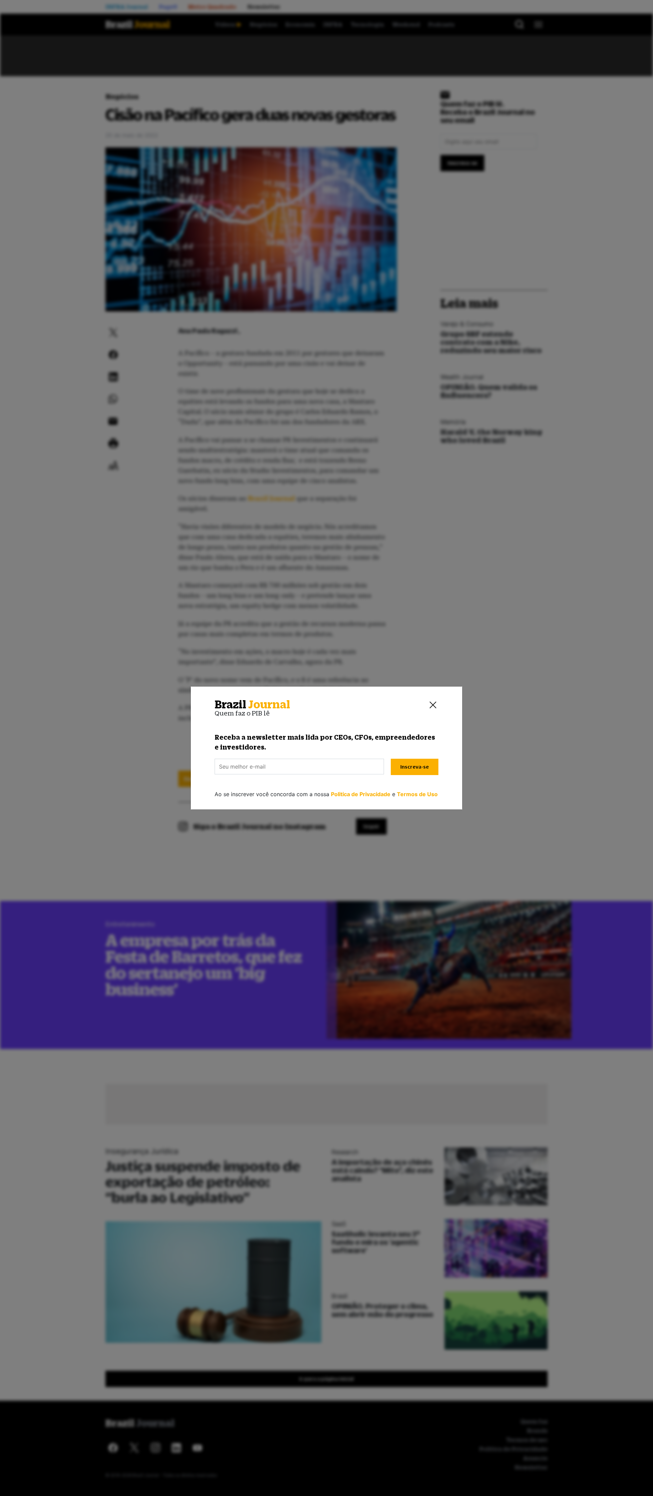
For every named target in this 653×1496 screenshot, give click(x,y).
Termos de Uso (417, 794)
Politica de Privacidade (360, 794)
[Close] (433, 704)
